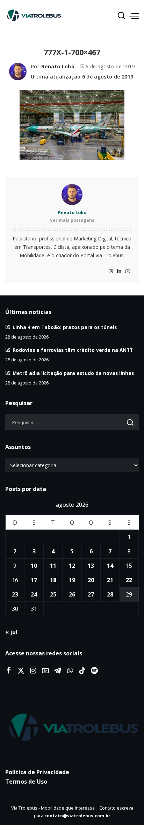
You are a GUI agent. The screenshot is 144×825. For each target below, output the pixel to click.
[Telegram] (57, 670)
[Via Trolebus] (72, 727)
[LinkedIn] (119, 271)
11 (53, 566)
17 (34, 580)
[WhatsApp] (69, 670)
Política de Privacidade (37, 772)
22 (129, 580)
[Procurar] (121, 16)
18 (53, 580)
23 (15, 594)
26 (72, 594)
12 (72, 566)
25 (53, 594)
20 (91, 580)
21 (110, 580)
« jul (11, 632)
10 (34, 566)
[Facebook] (8, 670)
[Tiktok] (82, 670)
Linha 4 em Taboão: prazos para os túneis (65, 327)
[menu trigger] (134, 16)
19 (72, 580)
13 (91, 566)
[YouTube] (127, 271)
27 (91, 594)
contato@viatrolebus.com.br (77, 816)
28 (110, 594)
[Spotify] (94, 670)
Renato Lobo (57, 66)
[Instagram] (111, 271)
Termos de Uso (26, 781)
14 (110, 566)
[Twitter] (20, 670)
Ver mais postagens (72, 220)
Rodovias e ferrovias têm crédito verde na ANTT (73, 350)
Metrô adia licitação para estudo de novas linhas (73, 373)
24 (34, 594)
